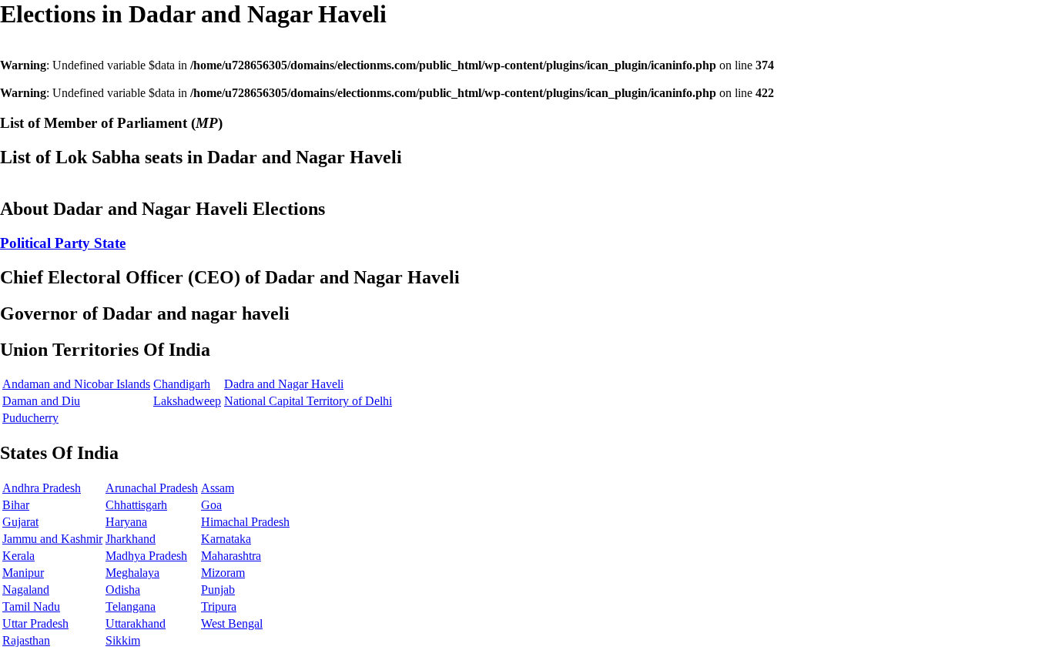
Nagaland (25, 589)
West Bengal (232, 623)
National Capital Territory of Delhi (308, 400)
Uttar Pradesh (35, 623)
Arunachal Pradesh (152, 487)
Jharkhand (131, 538)
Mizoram (223, 572)
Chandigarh (181, 383)
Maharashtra (231, 555)
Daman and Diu (41, 400)
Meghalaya (132, 572)
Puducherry (30, 417)
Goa (211, 504)
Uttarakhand (136, 623)
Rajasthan (26, 640)
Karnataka (226, 538)
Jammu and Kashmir (52, 538)
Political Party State (63, 243)
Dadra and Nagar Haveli (283, 383)
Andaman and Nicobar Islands (76, 383)
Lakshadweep (187, 400)
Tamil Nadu (31, 606)
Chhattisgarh (136, 504)
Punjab (218, 589)
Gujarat (20, 521)
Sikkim (123, 640)
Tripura (218, 606)
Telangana (131, 606)
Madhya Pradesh (146, 555)
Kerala (18, 555)
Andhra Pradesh (41, 487)
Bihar (15, 504)
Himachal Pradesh (245, 521)
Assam (217, 487)
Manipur (23, 572)
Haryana (126, 521)
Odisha (123, 589)
